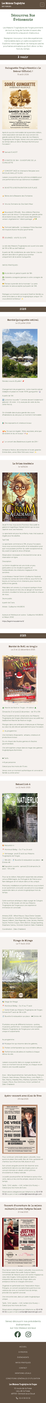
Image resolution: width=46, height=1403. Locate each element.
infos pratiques (23, 1363)
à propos (23, 1352)
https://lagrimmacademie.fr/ (13, 621)
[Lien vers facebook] (18, 1334)
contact (23, 1368)
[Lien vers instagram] (28, 1334)
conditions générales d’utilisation (23, 1379)
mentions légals (23, 1373)
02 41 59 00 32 (24, 1398)
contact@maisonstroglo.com (30, 1194)
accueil (23, 1347)
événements (23, 1357)
